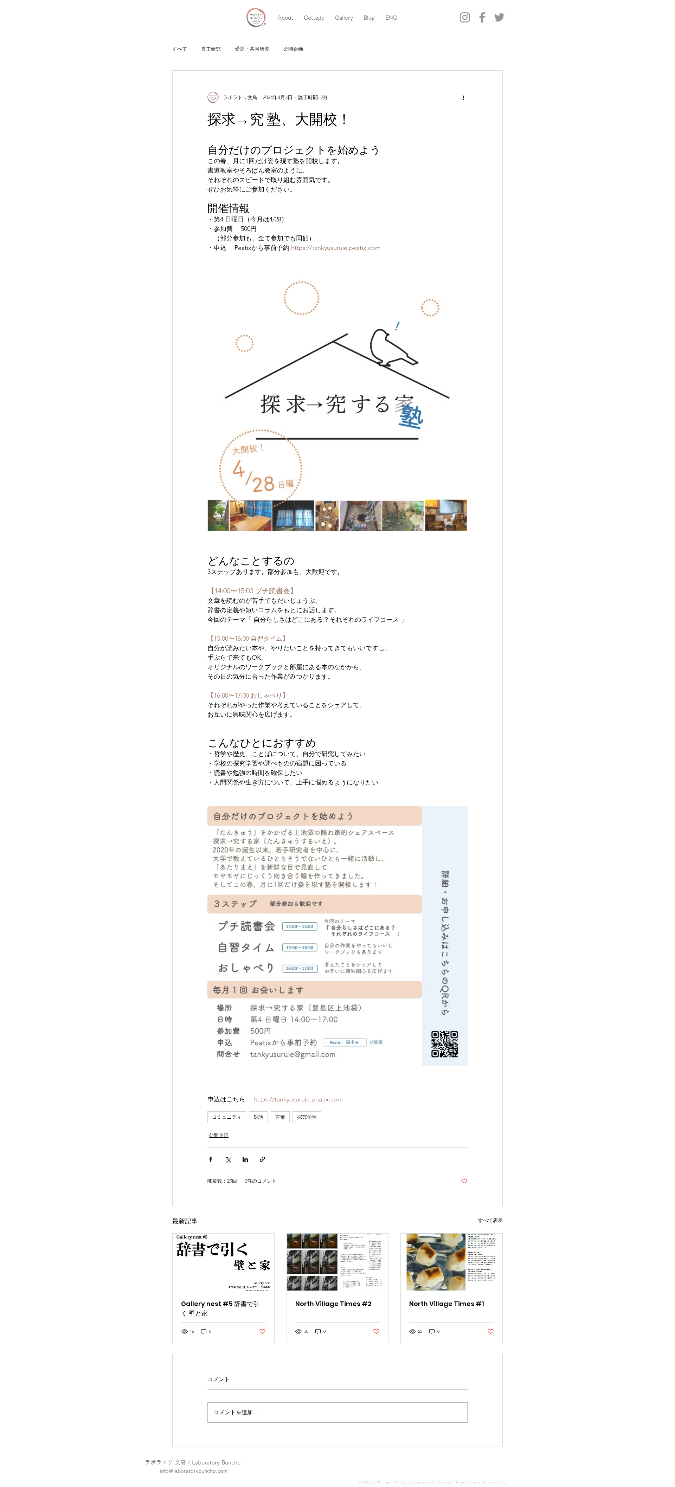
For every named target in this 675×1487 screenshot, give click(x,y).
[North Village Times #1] (451, 1262)
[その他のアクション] (463, 97)
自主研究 (211, 49)
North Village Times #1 (446, 1303)
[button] (25, 12)
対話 (258, 1117)
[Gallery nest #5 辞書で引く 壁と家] (223, 1262)
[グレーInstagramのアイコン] (465, 17)
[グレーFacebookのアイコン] (482, 17)
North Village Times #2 (333, 1303)
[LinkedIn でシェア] (245, 1159)
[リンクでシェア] (262, 1159)
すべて (179, 49)
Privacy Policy (494, 1482)
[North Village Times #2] (337, 1262)
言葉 (280, 1117)
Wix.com (443, 1482)
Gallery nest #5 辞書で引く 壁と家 (220, 1308)
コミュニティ (227, 1117)
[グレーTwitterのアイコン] (499, 17)
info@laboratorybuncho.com (193, 1471)
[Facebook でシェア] (210, 1159)
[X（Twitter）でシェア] (228, 1159)
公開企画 (293, 49)
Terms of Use (466, 1482)
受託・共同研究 (252, 49)
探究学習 (307, 1117)
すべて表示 (490, 1220)
